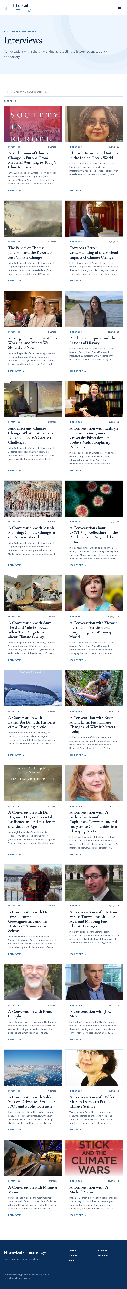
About (71, 1260)
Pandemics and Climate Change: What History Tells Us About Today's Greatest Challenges (30, 435)
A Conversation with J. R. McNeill (90, 1014)
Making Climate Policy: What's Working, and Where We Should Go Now (32, 342)
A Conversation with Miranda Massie (32, 1189)
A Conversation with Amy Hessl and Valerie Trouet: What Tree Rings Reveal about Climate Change (29, 629)
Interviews (103, 1250)
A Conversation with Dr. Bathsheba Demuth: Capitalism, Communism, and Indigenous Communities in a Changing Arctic (93, 821)
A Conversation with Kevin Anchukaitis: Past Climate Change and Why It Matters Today (92, 724)
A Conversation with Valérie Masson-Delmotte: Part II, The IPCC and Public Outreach (32, 1101)
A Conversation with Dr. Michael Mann (89, 1189)
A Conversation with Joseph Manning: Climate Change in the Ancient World (31, 532)
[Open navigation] (119, 7)
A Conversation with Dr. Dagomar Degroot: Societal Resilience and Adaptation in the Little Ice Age (32, 819)
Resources (103, 1255)
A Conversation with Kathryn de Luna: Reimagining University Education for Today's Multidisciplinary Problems (93, 437)
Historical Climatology (25, 1252)
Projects (72, 1255)
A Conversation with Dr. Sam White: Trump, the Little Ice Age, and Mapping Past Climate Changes (93, 918)
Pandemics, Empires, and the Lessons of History (92, 340)
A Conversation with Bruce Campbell (30, 1014)
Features (73, 1250)
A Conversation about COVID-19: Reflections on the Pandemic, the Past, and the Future (93, 534)
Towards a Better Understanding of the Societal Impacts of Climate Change (93, 252)
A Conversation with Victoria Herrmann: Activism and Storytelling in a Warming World (93, 629)
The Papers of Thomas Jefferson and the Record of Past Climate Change (30, 252)
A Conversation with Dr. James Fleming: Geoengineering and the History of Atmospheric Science (28, 921)
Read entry (16, 190)
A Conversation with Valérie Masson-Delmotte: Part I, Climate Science (92, 1101)
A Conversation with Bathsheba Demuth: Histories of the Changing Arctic (31, 722)
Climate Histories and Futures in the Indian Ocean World (93, 155)
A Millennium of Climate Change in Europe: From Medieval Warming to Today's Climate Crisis (32, 159)
